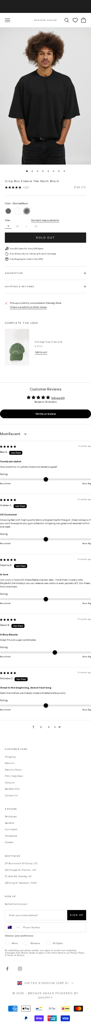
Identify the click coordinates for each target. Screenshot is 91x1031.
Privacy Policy (77, 953)
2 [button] (40, 727)
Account (10, 782)
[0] (75, 20)
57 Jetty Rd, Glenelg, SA (18, 876)
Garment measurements (45, 220)
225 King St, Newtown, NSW (21, 882)
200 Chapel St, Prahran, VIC (20, 870)
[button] (55, 727)
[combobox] (13, 927)
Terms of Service (15, 955)
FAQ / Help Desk (14, 776)
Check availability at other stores (28, 307)
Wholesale (11, 835)
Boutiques (11, 816)
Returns (10, 763)
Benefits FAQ (12, 788)
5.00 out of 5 (58, 397)
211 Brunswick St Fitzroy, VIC (21, 863)
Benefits (9, 823)
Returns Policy (13, 769)
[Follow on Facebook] (7, 968)
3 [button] (48, 727)
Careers (9, 842)
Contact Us (11, 795)
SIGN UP (76, 915)
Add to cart (41, 352)
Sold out (45, 237)
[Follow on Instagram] (19, 968)
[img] (8, 446)
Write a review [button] (45, 414)
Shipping (10, 756)
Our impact (11, 829)
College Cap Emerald (49, 342)
